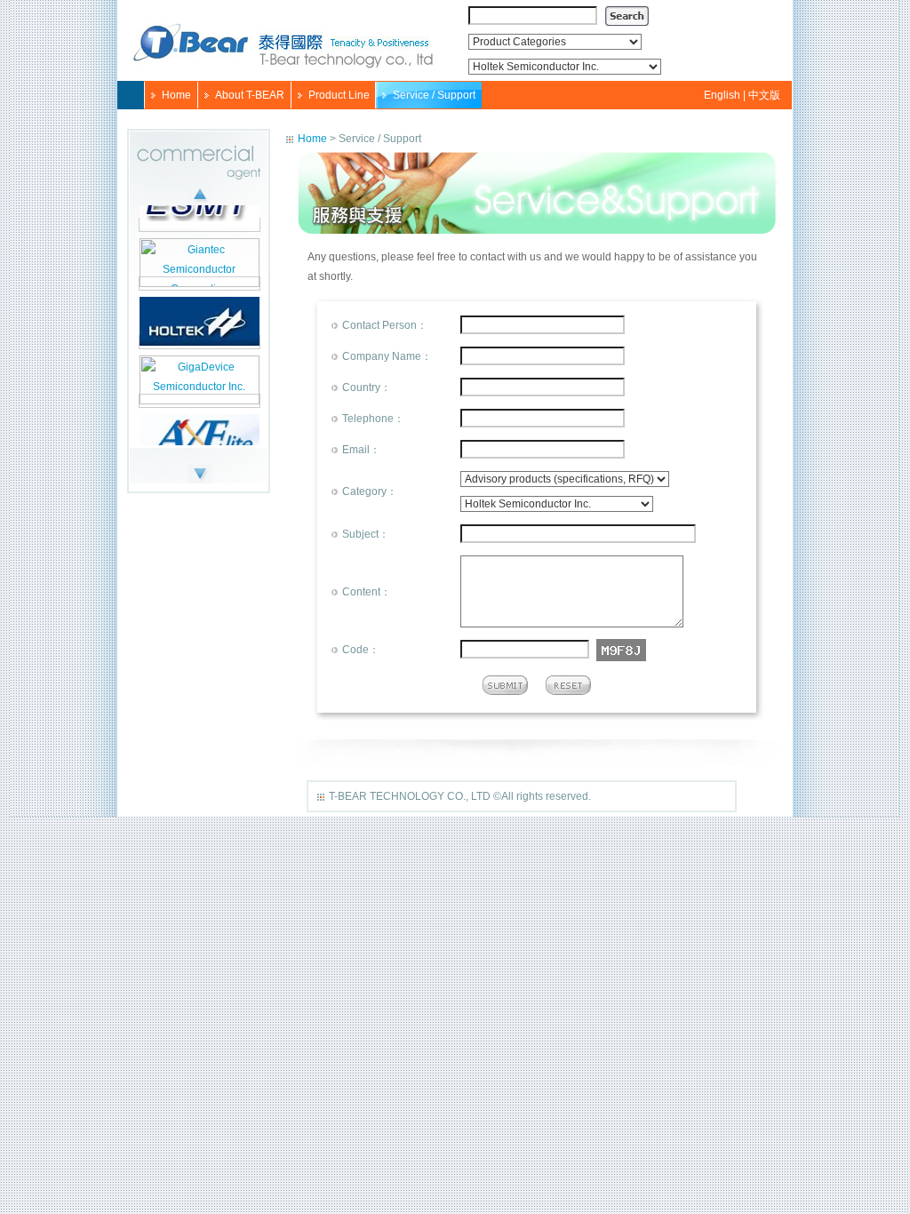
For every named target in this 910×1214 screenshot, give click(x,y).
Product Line (339, 95)
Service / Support (434, 95)
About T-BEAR (249, 95)
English (723, 95)
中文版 (763, 95)
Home (176, 95)
